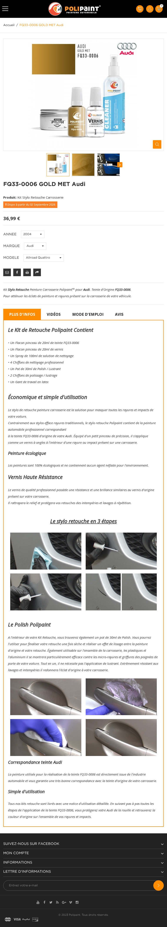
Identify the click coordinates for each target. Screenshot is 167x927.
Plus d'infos (22, 314)
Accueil (9, 25)
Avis (119, 314)
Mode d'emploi (88, 314)
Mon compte (16, 853)
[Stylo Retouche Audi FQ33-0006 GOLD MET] (58, 164)
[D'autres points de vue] (46, 164)
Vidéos (54, 314)
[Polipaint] (75, 9)
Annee (10, 234)
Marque (12, 246)
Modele (11, 257)
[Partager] (37, 272)
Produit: (10, 197)
